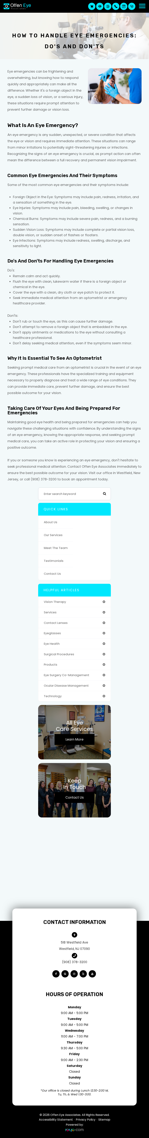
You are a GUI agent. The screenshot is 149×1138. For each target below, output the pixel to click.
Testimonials (53, 561)
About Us (50, 522)
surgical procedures (59, 654)
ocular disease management (66, 685)
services (50, 612)
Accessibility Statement (56, 1120)
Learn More (74, 739)
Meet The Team (56, 548)
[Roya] (74, 1130)
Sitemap (104, 1120)
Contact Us (52, 573)
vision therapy (55, 602)
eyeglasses (52, 633)
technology (53, 696)
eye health (52, 643)
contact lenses (56, 623)
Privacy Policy (85, 1120)
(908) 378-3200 (74, 962)
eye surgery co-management (66, 675)
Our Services (53, 535)
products (50, 664)
